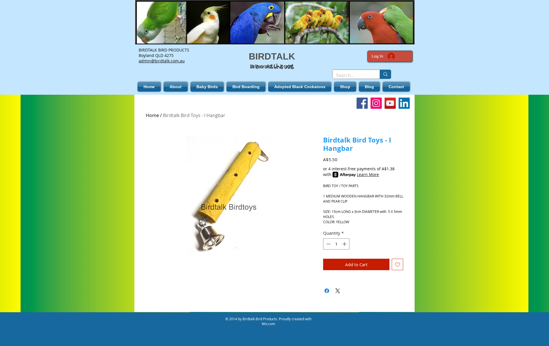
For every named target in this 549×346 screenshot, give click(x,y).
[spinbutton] (336, 244)
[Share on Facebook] (326, 290)
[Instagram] (376, 103)
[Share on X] (337, 290)
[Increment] (345, 244)
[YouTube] (390, 103)
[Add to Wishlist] (397, 264)
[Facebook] (362, 103)
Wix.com (268, 323)
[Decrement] (328, 244)
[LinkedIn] (404, 103)
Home (152, 115)
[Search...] (385, 74)
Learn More (368, 174)
